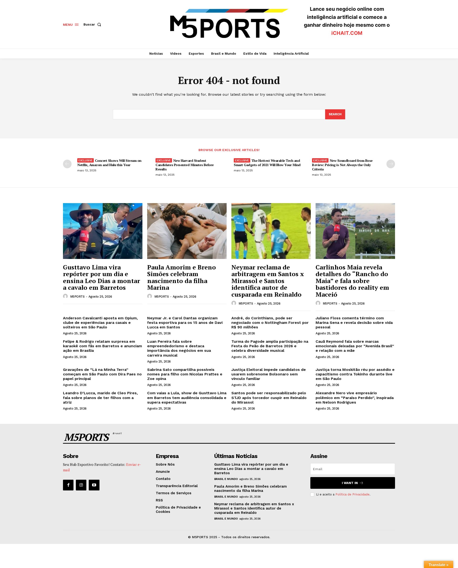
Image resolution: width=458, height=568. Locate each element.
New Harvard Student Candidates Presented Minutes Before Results (185, 164)
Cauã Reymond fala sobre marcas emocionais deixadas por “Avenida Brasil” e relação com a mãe (355, 346)
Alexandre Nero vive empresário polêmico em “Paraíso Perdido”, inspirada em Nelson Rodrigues (355, 397)
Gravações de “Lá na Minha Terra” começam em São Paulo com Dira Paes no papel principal (102, 374)
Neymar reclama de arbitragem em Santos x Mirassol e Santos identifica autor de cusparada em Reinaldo (267, 280)
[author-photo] (66, 296)
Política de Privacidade (352, 494)
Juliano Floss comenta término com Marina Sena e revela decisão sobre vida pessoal (354, 322)
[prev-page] (67, 164)
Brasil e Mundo (226, 479)
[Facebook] (68, 485)
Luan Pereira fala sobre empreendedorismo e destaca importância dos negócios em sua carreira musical (179, 348)
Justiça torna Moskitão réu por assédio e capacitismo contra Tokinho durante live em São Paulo (355, 374)
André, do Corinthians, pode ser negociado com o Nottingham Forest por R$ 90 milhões (270, 322)
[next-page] (390, 164)
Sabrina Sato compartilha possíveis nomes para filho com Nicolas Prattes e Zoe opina (184, 374)
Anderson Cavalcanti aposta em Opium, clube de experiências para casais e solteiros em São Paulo (100, 322)
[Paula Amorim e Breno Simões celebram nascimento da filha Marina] (187, 231)
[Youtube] (94, 485)
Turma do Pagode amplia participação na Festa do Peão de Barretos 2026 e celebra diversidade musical (269, 346)
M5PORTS (77, 296)
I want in (350, 483)
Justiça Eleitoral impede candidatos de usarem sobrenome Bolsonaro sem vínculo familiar (268, 374)
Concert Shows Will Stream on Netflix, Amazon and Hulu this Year (109, 162)
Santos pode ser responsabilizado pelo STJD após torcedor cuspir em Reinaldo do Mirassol (269, 397)
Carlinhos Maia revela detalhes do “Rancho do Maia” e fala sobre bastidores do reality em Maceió (352, 280)
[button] (93, 24)
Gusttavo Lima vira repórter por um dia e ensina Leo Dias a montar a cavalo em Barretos (101, 277)
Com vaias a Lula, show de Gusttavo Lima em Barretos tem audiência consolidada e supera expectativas (186, 397)
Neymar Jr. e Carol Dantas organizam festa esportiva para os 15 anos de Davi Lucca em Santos (185, 322)
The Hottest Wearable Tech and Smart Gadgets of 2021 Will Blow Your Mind (267, 162)
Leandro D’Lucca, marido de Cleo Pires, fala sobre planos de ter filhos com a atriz (100, 397)
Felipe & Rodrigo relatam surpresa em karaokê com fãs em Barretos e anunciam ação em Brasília (102, 346)
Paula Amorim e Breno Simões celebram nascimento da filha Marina (181, 277)
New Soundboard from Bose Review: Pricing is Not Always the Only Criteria (342, 164)
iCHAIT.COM (346, 33)
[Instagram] (81, 485)
